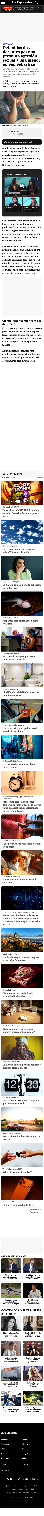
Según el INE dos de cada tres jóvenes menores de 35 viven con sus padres (33, 1343)
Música (4, 1462)
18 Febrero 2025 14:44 (19, 135)
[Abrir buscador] (36, 2)
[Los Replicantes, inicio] (22, 2)
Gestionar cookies (29, 1500)
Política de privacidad (26, 1497)
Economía (5, 1452)
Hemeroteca (6, 1478)
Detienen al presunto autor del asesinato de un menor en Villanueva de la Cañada (33, 1418)
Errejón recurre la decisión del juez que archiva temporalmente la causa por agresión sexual (33, 1285)
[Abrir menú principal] (3, 2)
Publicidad (33, 1494)
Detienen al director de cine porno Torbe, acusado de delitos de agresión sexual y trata (21, 85)
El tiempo (5, 1472)
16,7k (22, 1487)
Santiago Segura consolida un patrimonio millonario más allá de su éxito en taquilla (33, 1368)
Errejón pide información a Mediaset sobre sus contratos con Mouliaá (33, 1310)
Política (25, 1448)
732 (36, 1487)
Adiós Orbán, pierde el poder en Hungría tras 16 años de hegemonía (11, 1418)
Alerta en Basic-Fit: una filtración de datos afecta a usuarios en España (11, 1393)
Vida (24, 1466)
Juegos (25, 1462)
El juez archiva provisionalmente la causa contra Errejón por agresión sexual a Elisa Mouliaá (11, 1285)
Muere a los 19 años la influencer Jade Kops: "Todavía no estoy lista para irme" (11, 1343)
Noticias (4, 1448)
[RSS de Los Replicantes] (8, 1487)
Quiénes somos (11, 1494)
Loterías (25, 1472)
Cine (3, 1457)
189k (14, 1487)
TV (23, 1457)
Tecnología (5, 1466)
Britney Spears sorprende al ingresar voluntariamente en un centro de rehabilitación (33, 1393)
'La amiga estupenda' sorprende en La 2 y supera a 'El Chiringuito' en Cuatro (21, 10)
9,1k (29, 1487)
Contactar (12, 1497)
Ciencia (25, 1452)
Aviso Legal (23, 1494)
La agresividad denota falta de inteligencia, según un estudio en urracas (11, 1310)
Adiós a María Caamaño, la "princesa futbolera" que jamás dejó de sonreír (11, 1368)
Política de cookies (14, 1500)
